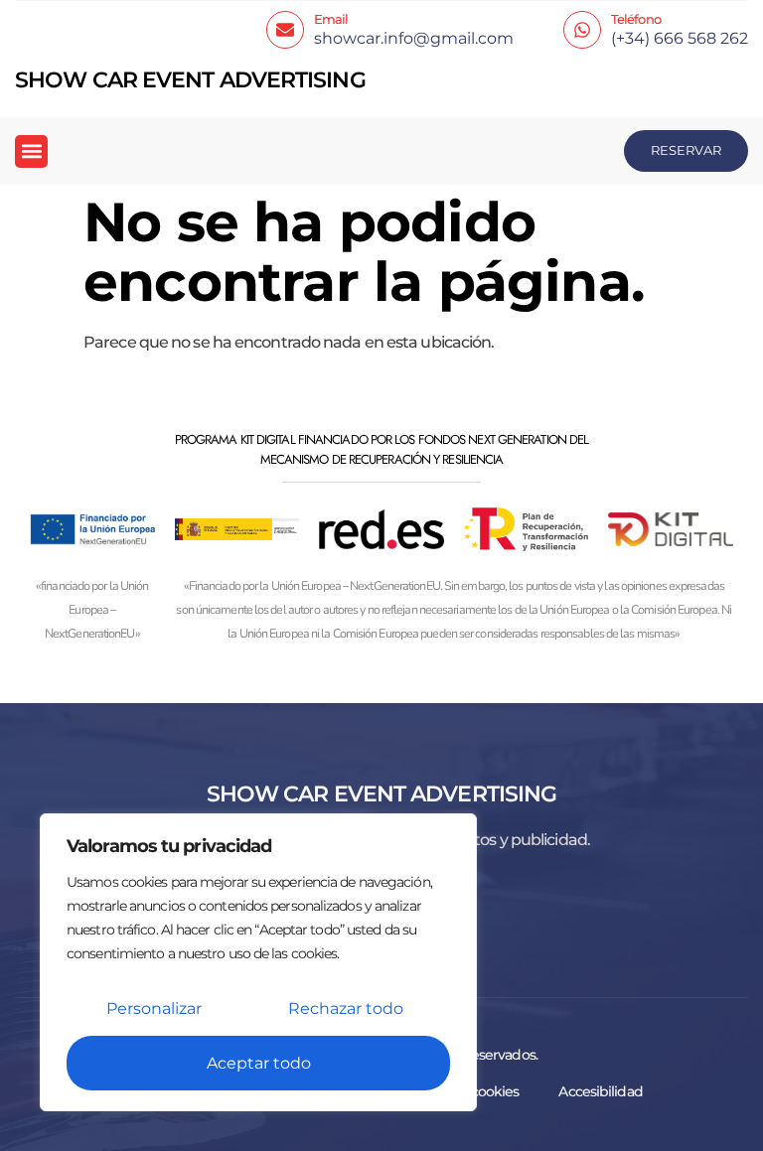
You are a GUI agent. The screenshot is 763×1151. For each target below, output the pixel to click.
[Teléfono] (582, 30)
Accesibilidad (600, 1091)
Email (331, 19)
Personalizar (154, 1008)
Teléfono (636, 19)
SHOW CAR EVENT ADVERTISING (190, 80)
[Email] (285, 30)
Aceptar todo (259, 1063)
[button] (31, 151)
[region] (258, 962)
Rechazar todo (345, 1008)
